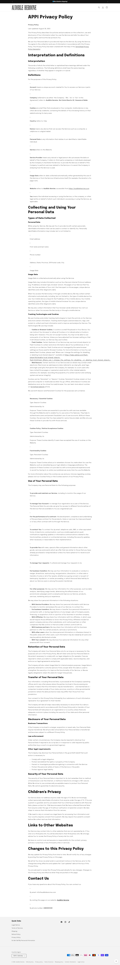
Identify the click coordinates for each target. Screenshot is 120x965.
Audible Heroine (20, 962)
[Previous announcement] (12, 1)
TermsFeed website (37, 387)
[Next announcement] (108, 1)
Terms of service (48, 961)
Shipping (14, 931)
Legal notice (81, 961)
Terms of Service (17, 928)
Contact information (70, 961)
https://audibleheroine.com (79, 188)
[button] (99, 7)
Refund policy (30, 961)
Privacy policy (39, 961)
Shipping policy (59, 961)
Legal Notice (16, 925)
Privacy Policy (16, 937)
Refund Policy (16, 934)
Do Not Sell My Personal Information (23, 940)
